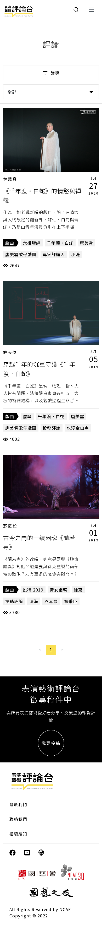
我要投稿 (51, 743)
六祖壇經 (32, 243)
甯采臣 (70, 601)
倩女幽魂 (58, 590)
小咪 (75, 254)
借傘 (27, 416)
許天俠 (10, 352)
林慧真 (10, 179)
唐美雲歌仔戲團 (20, 254)
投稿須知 (18, 834)
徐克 (78, 590)
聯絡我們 (18, 819)
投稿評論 (51, 428)
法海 (33, 601)
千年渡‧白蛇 (60, 243)
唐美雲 (86, 243)
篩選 (55, 73)
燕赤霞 (51, 601)
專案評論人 (54, 254)
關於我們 (18, 804)
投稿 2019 (33, 590)
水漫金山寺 (78, 428)
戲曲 (9, 243)
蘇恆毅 (10, 526)
